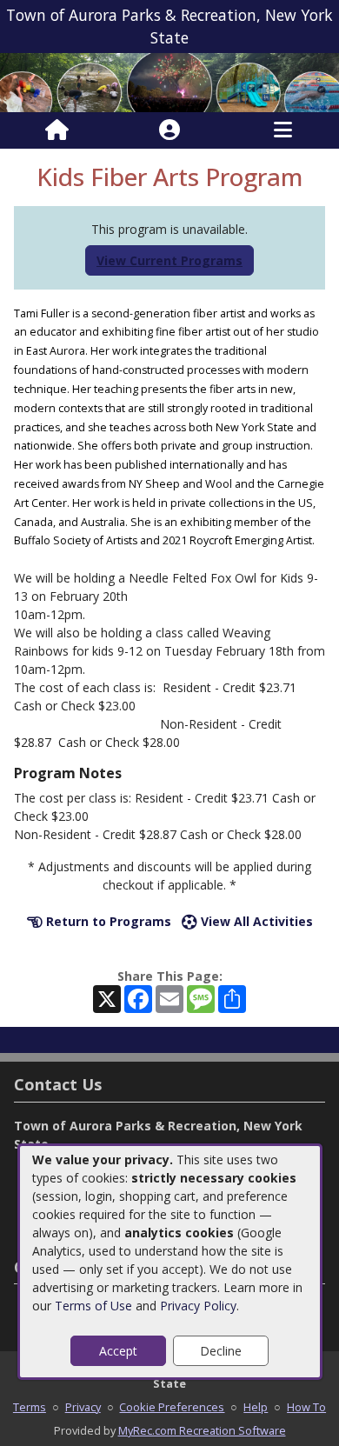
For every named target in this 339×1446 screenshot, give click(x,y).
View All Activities (255, 921)
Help (255, 1407)
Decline (221, 1351)
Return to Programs (107, 921)
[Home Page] (57, 130)
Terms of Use (93, 1305)
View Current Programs (169, 260)
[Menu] (283, 130)
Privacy (83, 1407)
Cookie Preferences (171, 1407)
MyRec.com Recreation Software (202, 1430)
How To (306, 1407)
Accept (118, 1351)
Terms (29, 1407)
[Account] (169, 130)
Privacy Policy (198, 1305)
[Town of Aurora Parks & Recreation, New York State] (169, 81)
